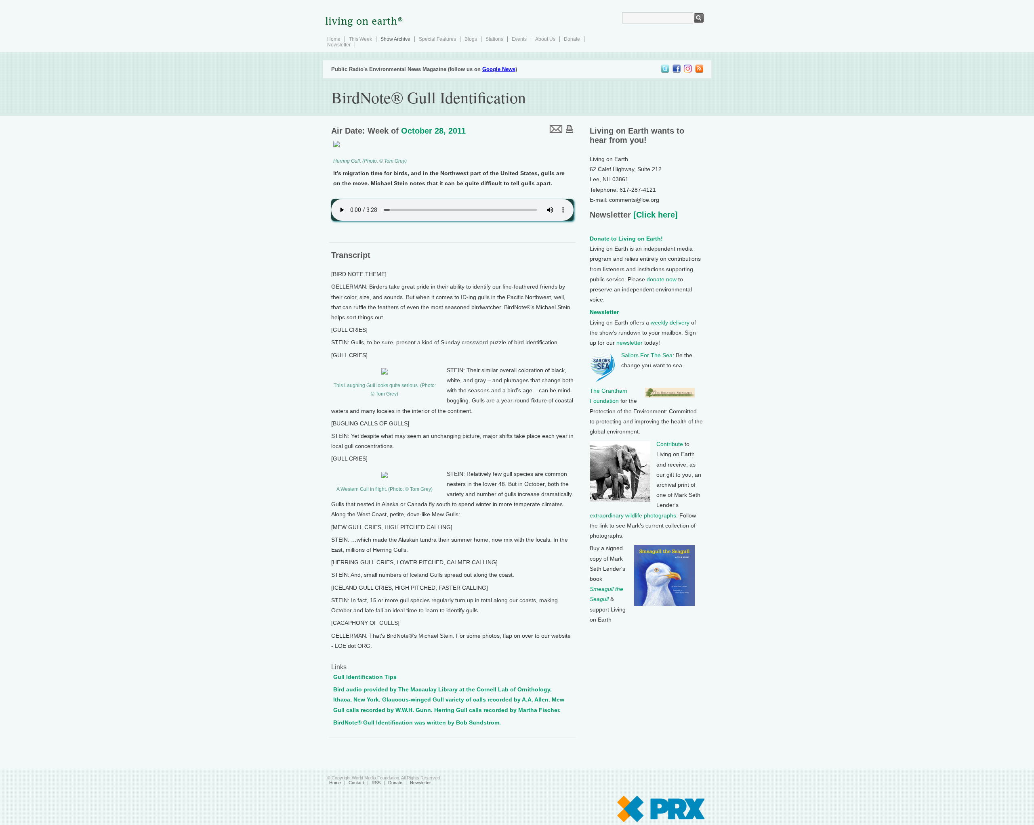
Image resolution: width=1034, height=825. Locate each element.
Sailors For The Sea (647, 355)
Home (333, 39)
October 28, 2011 (433, 130)
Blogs (470, 39)
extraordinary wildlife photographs (633, 515)
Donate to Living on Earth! (626, 238)
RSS (376, 782)
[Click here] (654, 214)
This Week (360, 39)
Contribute (669, 444)
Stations (494, 39)
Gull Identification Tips (365, 677)
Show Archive (395, 39)
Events (519, 39)
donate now (662, 279)
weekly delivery (670, 322)
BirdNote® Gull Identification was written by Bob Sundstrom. (417, 722)
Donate (572, 39)
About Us (545, 39)
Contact (356, 782)
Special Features (437, 39)
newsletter (629, 342)
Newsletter (339, 45)
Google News (498, 69)
